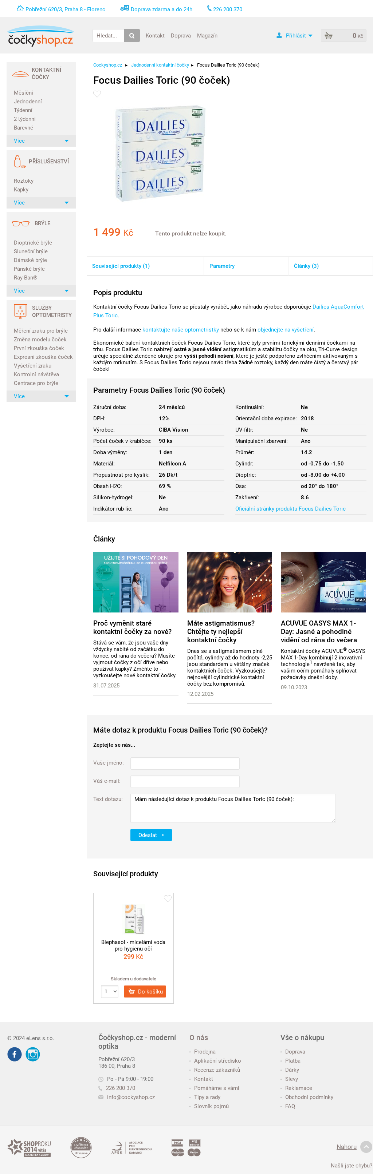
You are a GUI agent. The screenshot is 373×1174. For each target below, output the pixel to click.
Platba (293, 1061)
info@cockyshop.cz (131, 1097)
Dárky (292, 1070)
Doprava (181, 35)
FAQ (290, 1106)
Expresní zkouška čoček (42, 357)
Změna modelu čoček (40, 339)
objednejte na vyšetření (286, 329)
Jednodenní (28, 101)
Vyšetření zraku (32, 365)
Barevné (23, 127)
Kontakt (155, 35)
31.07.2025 (106, 685)
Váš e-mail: (107, 781)
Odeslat (148, 835)
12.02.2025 (200, 694)
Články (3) (306, 266)
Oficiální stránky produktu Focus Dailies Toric (290, 508)
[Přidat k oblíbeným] (97, 94)
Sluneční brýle (31, 251)
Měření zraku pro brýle (41, 331)
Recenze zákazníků (217, 1070)
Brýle (42, 223)
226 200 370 (120, 1088)
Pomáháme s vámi (216, 1088)
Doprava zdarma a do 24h (161, 9)
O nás (198, 1037)
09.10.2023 (294, 687)
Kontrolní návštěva (36, 374)
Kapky (21, 189)
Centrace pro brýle (36, 383)
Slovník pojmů (211, 1106)
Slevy (291, 1079)
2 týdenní (25, 119)
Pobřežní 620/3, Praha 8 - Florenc (65, 9)
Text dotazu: (108, 799)
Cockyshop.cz (107, 65)
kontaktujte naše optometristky (180, 329)
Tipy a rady (207, 1097)
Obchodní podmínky (309, 1097)
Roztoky (24, 181)
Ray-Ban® (26, 277)
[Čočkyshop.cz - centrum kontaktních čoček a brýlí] (40, 36)
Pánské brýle (29, 269)
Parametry (222, 266)
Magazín (207, 35)
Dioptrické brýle (33, 242)
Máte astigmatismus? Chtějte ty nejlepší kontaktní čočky (221, 631)
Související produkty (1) (121, 266)
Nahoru (347, 1146)
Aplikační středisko (217, 1061)
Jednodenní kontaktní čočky (160, 65)
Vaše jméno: (108, 762)
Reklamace (298, 1088)
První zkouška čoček (39, 348)
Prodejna (205, 1051)
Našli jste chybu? (351, 1165)
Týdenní (23, 110)
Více (19, 141)
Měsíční (23, 93)
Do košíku (150, 991)
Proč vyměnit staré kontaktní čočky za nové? (132, 627)
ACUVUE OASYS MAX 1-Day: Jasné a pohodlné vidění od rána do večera (319, 631)
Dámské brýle (30, 260)
